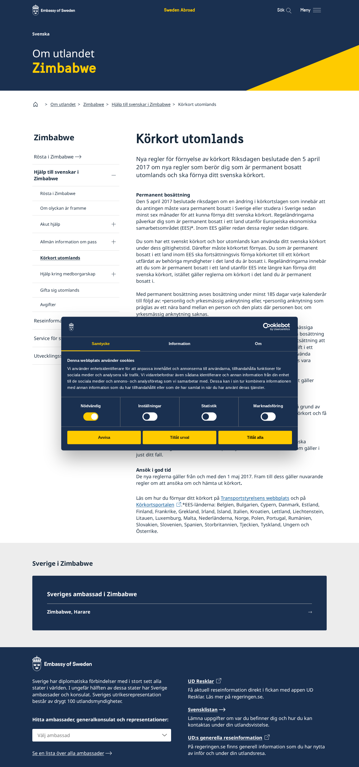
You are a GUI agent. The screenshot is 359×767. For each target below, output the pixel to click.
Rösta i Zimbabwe (54, 156)
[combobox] (101, 735)
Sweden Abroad (179, 10)
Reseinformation (52, 320)
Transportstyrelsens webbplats (255, 498)
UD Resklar (201, 681)
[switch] (149, 416)
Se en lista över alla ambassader (68, 753)
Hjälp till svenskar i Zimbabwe (141, 104)
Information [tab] (179, 344)
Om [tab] (258, 344)
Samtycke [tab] (101, 344)
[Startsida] (37, 104)
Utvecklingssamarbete (59, 356)
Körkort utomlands (60, 258)
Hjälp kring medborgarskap (67, 274)
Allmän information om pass (68, 242)
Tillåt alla (255, 437)
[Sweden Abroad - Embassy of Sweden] (58, 10)
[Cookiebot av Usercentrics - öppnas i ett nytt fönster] (269, 327)
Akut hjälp (50, 224)
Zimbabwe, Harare (68, 612)
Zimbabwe (93, 104)
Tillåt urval (179, 437)
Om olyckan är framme (63, 208)
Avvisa (104, 437)
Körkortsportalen (155, 504)
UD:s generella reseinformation (225, 737)
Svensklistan (203, 709)
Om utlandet (63, 104)
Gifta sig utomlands (59, 290)
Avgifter (48, 304)
